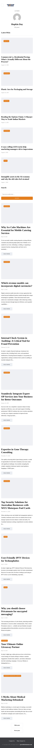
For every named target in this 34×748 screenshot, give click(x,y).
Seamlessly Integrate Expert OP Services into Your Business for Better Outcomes (17, 396)
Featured (4, 640)
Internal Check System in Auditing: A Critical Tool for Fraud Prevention (15, 341)
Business (6, 73)
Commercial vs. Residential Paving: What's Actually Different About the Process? (16, 59)
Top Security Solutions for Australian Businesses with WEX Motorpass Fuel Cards (15, 505)
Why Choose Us (21, 741)
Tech (5, 160)
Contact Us (12, 741)
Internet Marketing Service (12, 675)
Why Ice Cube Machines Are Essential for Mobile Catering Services (16, 230)
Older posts (17, 725)
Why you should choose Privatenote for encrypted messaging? (14, 611)
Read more (7, 253)
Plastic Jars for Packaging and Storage (17, 89)
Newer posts (17, 730)
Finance (6, 100)
